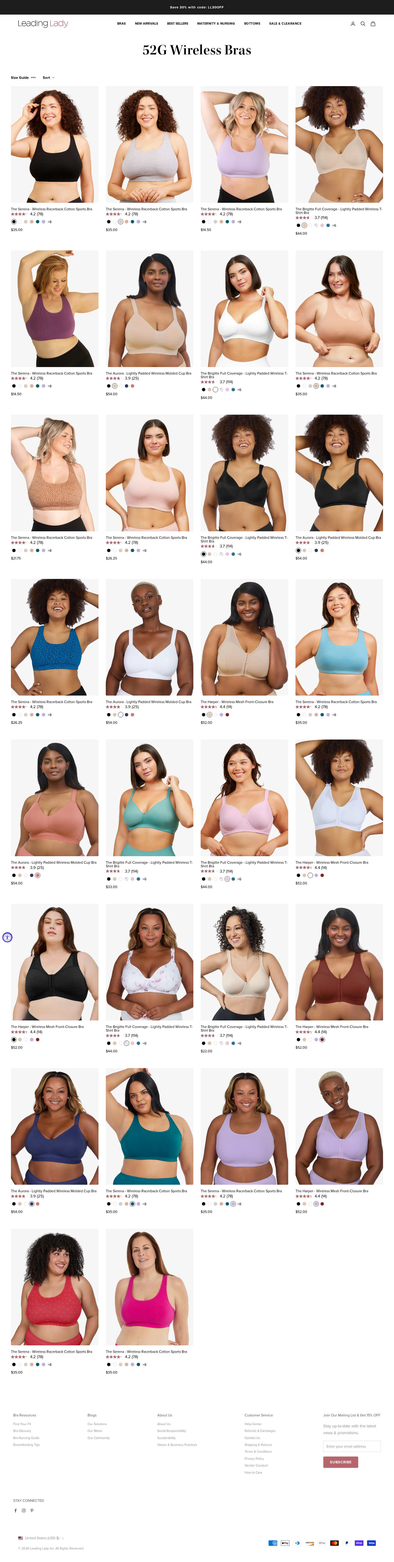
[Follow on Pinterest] (32, 1510)
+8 (50, 222)
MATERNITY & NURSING (216, 24)
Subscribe (341, 1462)
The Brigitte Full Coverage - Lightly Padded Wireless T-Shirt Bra (339, 211)
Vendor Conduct (256, 1465)
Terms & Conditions (258, 1452)
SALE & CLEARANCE (285, 24)
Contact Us (252, 1438)
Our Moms (95, 1431)
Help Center (253, 1424)
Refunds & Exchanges (260, 1431)
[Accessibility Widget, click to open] (7, 937)
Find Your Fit (22, 1424)
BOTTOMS (252, 24)
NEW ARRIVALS (146, 24)
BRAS (121, 24)
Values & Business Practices (177, 1445)
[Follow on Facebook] (15, 1510)
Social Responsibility (171, 1431)
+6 (334, 225)
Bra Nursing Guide (26, 1438)
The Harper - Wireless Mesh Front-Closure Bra (237, 702)
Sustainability (166, 1438)
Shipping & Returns (258, 1445)
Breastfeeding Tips (26, 1445)
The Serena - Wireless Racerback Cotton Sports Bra (51, 209)
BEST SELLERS (177, 24)
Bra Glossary (22, 1431)
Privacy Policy (254, 1459)
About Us (164, 1424)
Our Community (99, 1438)
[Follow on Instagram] (23, 1510)
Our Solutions (97, 1424)
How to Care (253, 1473)
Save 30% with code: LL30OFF (197, 7)
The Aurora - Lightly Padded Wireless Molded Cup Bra (148, 373)
